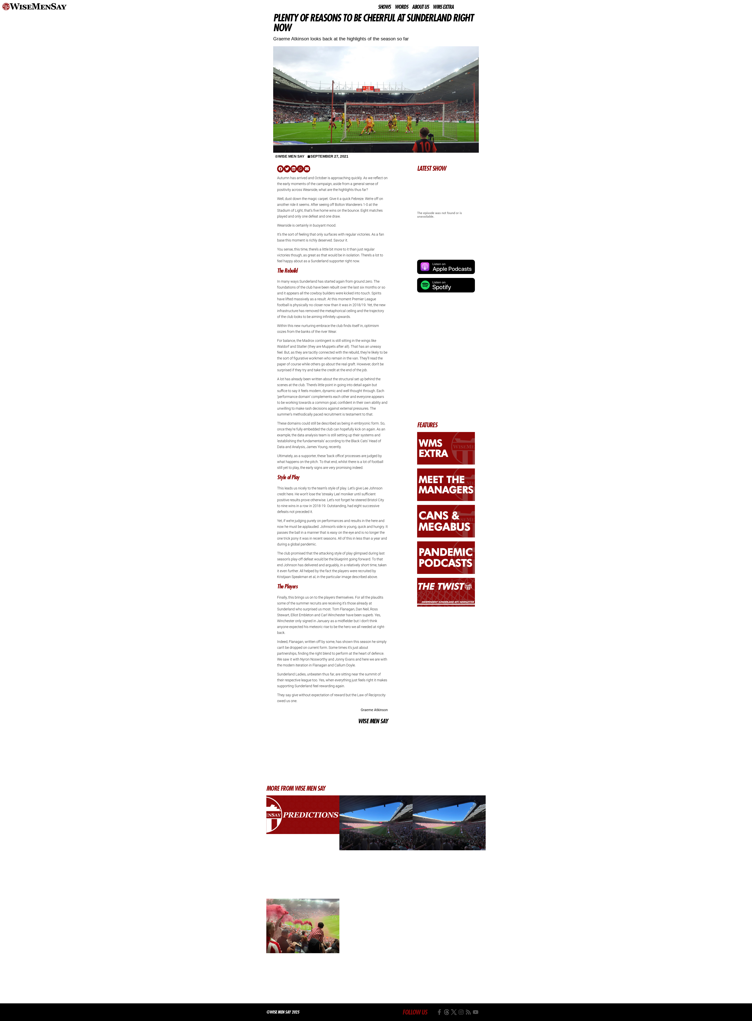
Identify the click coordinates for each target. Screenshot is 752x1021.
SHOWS (384, 7)
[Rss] (468, 1012)
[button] (280, 169)
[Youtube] (475, 1012)
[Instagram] (461, 1012)
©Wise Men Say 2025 (282, 1012)
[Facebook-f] (439, 1012)
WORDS (401, 7)
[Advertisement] (332, 754)
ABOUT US (420, 7)
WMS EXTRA (443, 7)
